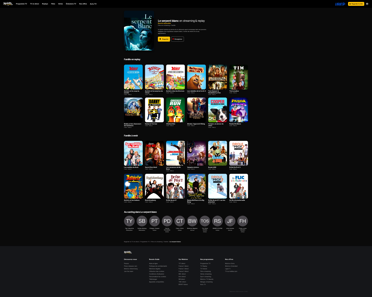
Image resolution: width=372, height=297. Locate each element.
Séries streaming (205, 274)
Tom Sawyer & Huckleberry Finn (214, 92)
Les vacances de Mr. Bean (173, 168)
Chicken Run (170, 124)
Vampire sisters (193, 167)
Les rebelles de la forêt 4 (196, 91)
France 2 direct (184, 266)
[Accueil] (8, 4)
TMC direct (182, 282)
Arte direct (182, 276)
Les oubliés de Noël (131, 167)
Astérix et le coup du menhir (131, 92)
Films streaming (205, 271)
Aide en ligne (153, 263)
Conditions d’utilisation (156, 274)
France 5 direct (184, 271)
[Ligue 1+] (340, 4)
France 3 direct (184, 269)
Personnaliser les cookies (157, 276)
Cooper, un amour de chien (215, 124)
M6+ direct (182, 274)
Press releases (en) (130, 266)
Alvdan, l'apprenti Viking (196, 124)
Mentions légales (154, 269)
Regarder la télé (357, 4)
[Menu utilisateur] (367, 4)
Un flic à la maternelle (237, 200)
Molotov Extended (231, 266)
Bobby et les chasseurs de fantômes (132, 124)
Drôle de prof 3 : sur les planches (216, 201)
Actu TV (203, 284)
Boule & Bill (212, 167)
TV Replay (203, 266)
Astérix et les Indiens (132, 200)
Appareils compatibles (156, 282)
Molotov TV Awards (206, 279)
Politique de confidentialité (158, 266)
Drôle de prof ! (171, 200)
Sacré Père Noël (151, 167)
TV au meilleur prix (231, 271)
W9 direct (182, 279)
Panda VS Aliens (235, 124)
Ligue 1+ (228, 269)
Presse (126, 263)
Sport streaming (205, 276)
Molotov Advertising (131, 269)
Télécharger (153, 279)
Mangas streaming (206, 282)
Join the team (128, 271)
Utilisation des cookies (156, 271)
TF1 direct (182, 263)
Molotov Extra (229, 263)
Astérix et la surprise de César (154, 92)
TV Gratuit (203, 269)
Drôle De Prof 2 (235, 167)
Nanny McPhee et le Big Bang (195, 201)
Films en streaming (164, 25)
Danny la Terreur (151, 124)
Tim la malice (234, 91)
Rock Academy (150, 200)
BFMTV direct (183, 284)
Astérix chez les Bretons (175, 91)
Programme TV (205, 263)
